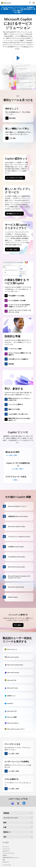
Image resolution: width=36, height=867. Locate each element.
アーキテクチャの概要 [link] (15, 349)
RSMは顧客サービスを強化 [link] (16, 295)
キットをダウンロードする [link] (14, 178)
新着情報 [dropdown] (6, 813)
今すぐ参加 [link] (17, 625)
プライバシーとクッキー (8, 853)
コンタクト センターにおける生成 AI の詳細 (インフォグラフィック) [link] (19, 305)
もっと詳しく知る (13, 753)
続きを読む (12, 118)
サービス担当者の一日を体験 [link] (17, 300)
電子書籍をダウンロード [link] (13, 213)
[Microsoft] (6, 2)
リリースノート (6, 848)
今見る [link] (15, 480)
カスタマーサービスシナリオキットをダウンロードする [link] (19, 311)
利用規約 (5, 855)
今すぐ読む (12, 138)
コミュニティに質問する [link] (15, 404)
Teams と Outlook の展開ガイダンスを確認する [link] (19, 354)
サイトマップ (6, 846)
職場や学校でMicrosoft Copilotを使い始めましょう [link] (19, 419)
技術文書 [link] (11, 364)
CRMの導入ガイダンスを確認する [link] (18, 359)
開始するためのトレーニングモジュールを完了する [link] (19, 399)
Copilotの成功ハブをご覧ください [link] (18, 414)
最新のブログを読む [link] (14, 409)
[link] (12, 803)
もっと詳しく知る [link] (11, 249)
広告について (6, 861)
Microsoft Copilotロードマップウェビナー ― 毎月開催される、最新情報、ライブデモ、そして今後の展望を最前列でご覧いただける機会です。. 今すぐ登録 (18, 9)
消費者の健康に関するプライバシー (11, 857)
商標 (4, 859)
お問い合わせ (6, 850)
